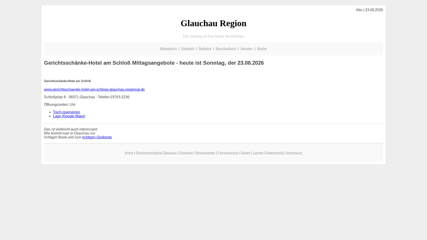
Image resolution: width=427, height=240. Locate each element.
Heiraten (247, 48)
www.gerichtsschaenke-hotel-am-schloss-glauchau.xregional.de (94, 89)
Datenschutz (275, 152)
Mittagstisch (168, 48)
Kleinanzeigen (205, 152)
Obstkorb (187, 48)
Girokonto (186, 152)
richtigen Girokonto (97, 137)
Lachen (258, 152)
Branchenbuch (226, 48)
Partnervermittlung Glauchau (156, 152)
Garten (245, 152)
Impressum (294, 152)
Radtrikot (205, 48)
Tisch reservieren (66, 112)
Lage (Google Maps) (69, 116)
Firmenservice (228, 152)
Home (129, 152)
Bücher (262, 48)
